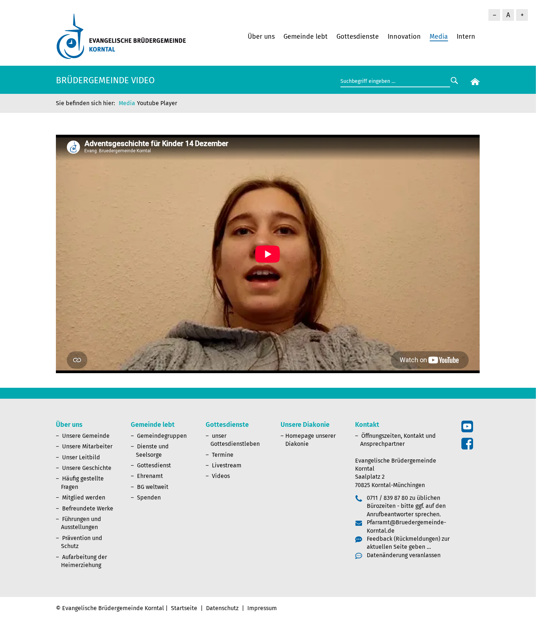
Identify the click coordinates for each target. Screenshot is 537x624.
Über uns (261, 36)
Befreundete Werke (87, 508)
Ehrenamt (150, 475)
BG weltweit (152, 486)
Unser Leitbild (81, 457)
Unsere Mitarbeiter (87, 446)
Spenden (149, 497)
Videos (221, 475)
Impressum (262, 608)
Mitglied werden (83, 497)
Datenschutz (222, 608)
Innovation (404, 36)
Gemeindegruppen (162, 435)
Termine (222, 454)
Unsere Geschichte (86, 467)
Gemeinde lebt (305, 36)
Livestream (226, 465)
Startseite (184, 608)
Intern (466, 36)
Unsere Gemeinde (86, 435)
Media (439, 36)
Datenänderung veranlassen (404, 555)
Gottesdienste (357, 36)
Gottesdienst (154, 465)
